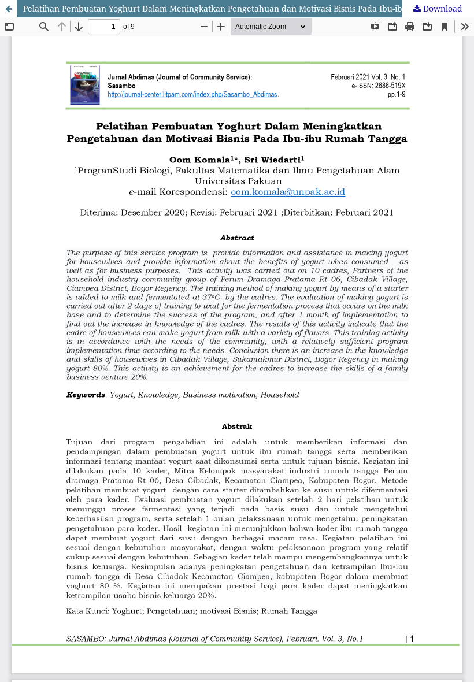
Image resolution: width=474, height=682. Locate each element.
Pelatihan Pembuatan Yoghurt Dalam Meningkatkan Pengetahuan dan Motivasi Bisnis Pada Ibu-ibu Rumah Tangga (246, 8)
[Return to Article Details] (8, 8)
